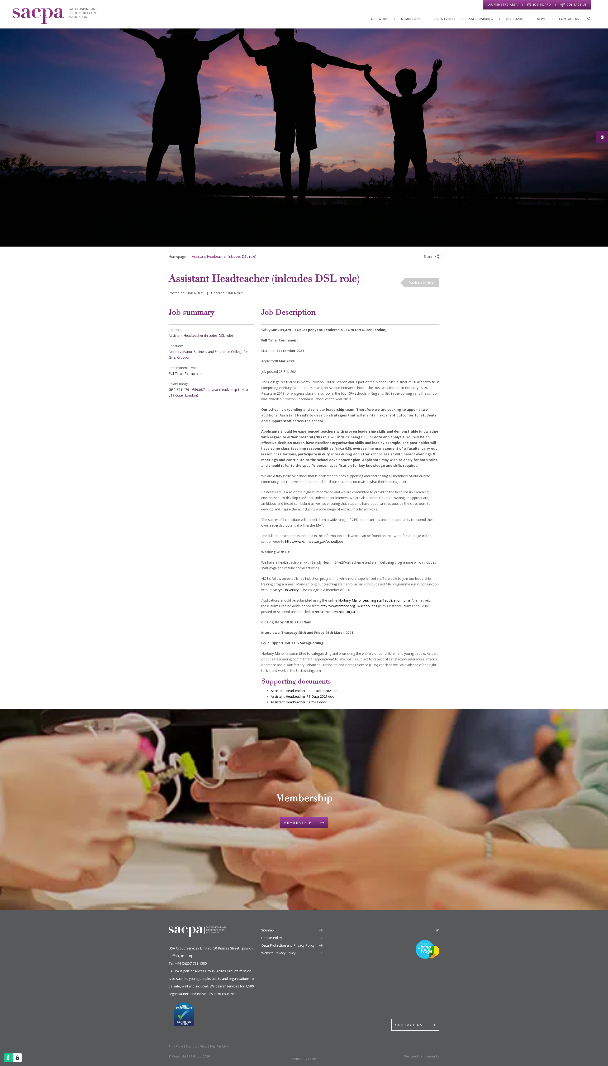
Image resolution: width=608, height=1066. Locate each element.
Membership (298, 822)
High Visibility (219, 1046)
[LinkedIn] (438, 930)
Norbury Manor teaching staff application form (374, 600)
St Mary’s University (284, 590)
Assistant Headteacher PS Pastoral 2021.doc (305, 690)
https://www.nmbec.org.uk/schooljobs (314, 541)
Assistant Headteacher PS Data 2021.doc (302, 696)
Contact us (409, 1025)
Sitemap (267, 930)
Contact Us (576, 5)
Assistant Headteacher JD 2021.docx (299, 702)
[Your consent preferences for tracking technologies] (17, 1057)
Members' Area (506, 5)
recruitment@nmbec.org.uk (335, 611)
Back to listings (422, 282)
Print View (176, 1046)
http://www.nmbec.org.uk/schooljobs (349, 606)
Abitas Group (205, 971)
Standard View (196, 1046)
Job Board (542, 5)
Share (427, 256)
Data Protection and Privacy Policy (287, 945)
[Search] (589, 18)
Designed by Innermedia (421, 1056)
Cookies (312, 1059)
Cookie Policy (271, 937)
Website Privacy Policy (278, 953)
